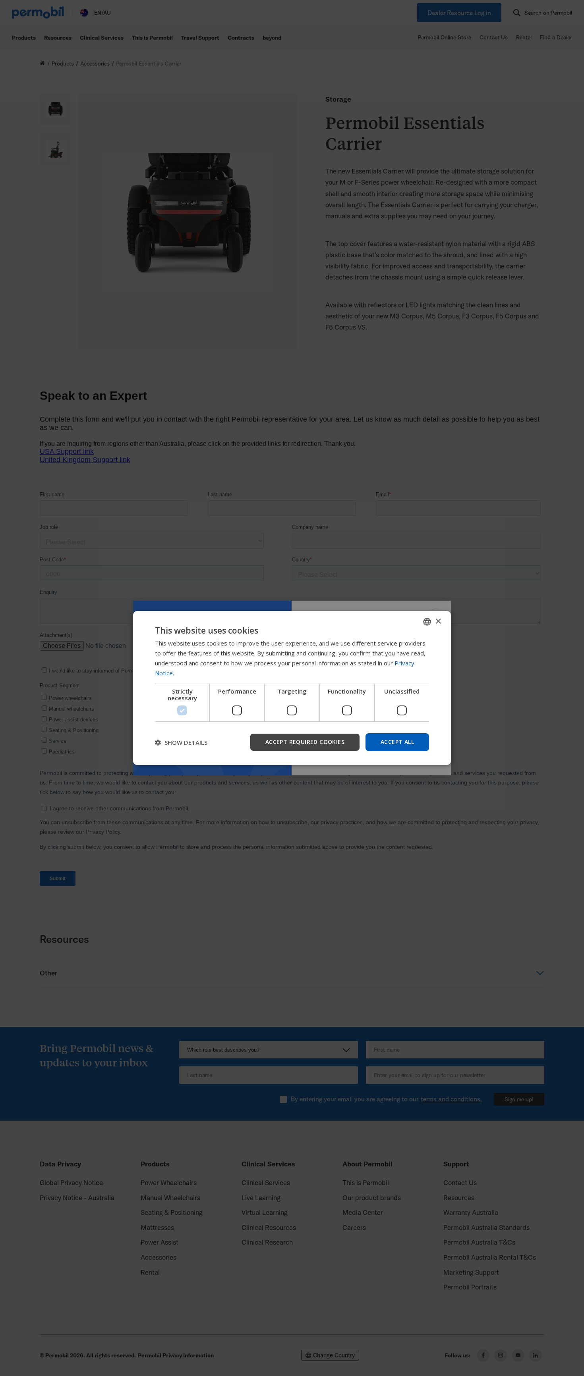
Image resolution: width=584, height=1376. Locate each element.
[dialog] (292, 688)
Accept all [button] (397, 742)
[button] (181, 742)
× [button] (438, 621)
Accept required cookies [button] (304, 742)
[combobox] (427, 622)
